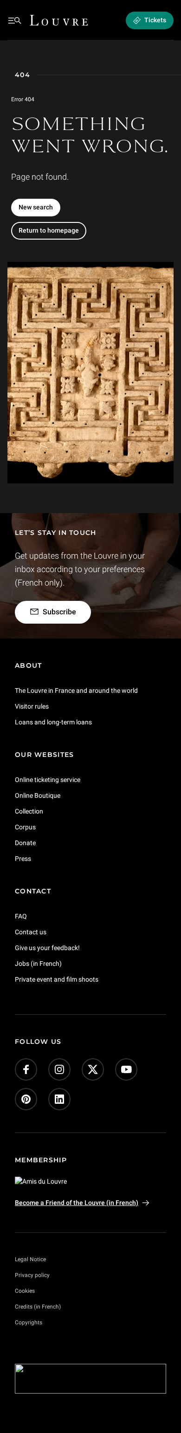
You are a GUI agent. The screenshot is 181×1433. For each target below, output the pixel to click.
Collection (29, 811)
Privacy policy (32, 1275)
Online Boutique (37, 795)
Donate (25, 842)
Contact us (30, 931)
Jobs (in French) (38, 963)
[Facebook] (26, 1069)
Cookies (25, 1291)
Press (23, 858)
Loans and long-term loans (53, 722)
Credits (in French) (38, 1306)
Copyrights (28, 1322)
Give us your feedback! (47, 947)
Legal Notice (30, 1259)
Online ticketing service (47, 779)
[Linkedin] (59, 1099)
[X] (93, 1069)
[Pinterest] (26, 1099)
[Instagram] (59, 1069)
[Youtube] (126, 1069)
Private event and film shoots (56, 979)
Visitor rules (32, 706)
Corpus (25, 827)
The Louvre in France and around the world (76, 690)
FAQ (21, 915)
